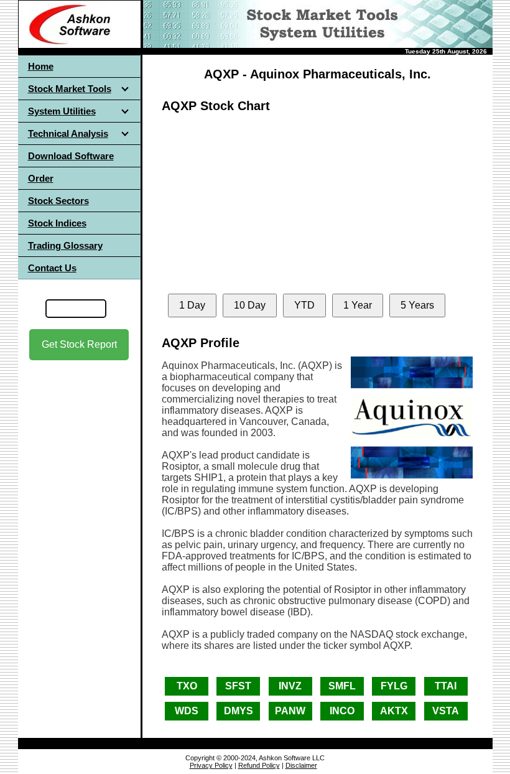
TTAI (446, 686)
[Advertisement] (79, 472)
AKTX (394, 711)
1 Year (357, 305)
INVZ (290, 686)
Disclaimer (301, 765)
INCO (342, 711)
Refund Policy (259, 765)
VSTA (445, 711)
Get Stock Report (79, 344)
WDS (186, 711)
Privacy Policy (211, 765)
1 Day (192, 305)
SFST (238, 686)
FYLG (394, 686)
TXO (187, 686)
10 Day (250, 305)
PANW (290, 711)
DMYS (238, 711)
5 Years (417, 305)
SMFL (342, 686)
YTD (304, 305)
